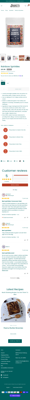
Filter (15, 190)
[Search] (25, 6)
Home (2, 10)
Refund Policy (4, 363)
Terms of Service (5, 357)
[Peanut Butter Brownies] (13, 309)
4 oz (3, 83)
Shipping (3, 71)
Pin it (17, 161)
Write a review (15, 185)
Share (4, 161)
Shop (6, 10)
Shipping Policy (5, 355)
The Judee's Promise (7, 125)
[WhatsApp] (20, 161)
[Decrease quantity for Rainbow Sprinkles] (2, 89)
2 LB (8, 83)
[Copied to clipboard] (24, 161)
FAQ (2, 365)
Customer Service (5, 361)
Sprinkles (11, 10)
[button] (3, 58)
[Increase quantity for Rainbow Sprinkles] (6, 89)
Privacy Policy (4, 359)
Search (3, 353)
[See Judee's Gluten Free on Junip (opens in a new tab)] (18, 278)
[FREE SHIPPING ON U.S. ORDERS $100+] (15, 1)
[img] (10, 195)
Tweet (10, 161)
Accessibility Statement (7, 368)
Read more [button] (5, 270)
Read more (13, 333)
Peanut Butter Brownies (13, 328)
